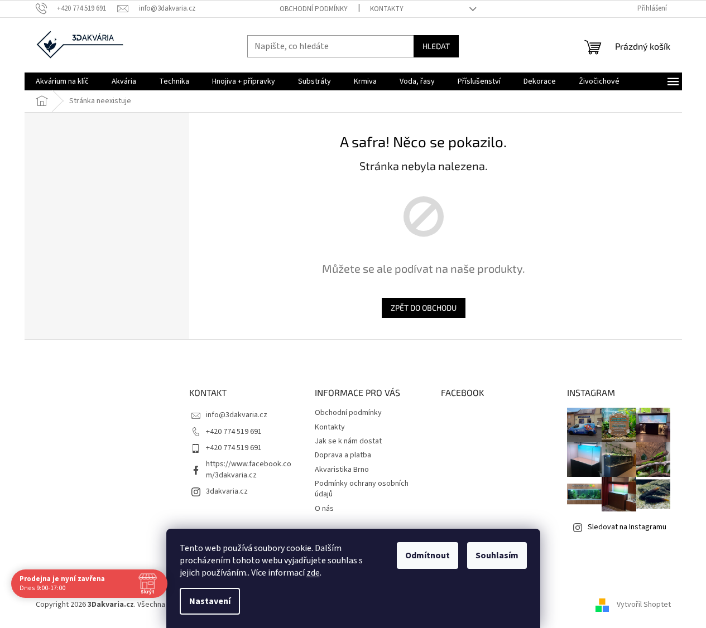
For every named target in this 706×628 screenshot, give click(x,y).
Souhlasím (497, 555)
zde (313, 573)
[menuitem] (62, 81)
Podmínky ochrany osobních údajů (362, 489)
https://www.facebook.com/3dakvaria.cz (248, 469)
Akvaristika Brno (342, 469)
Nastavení (209, 601)
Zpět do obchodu (424, 307)
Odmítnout (427, 555)
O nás (324, 508)
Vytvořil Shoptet (644, 605)
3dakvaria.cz (227, 491)
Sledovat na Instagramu (627, 527)
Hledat (436, 46)
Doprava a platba (343, 455)
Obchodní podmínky (314, 9)
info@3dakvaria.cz (236, 415)
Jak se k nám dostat (348, 441)
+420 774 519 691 (234, 431)
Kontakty (387, 9)
